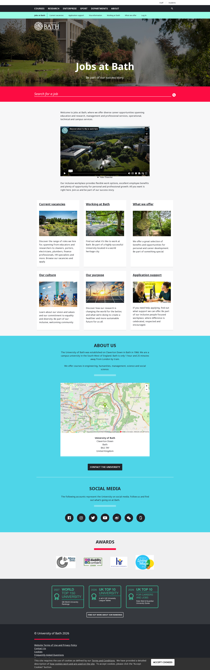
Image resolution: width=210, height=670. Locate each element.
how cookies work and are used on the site (72, 663)
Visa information (95, 15)
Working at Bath (113, 15)
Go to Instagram (81, 518)
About (115, 8)
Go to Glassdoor (140, 518)
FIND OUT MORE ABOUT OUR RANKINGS (105, 615)
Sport (84, 8)
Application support (76, 15)
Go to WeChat (129, 518)
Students (172, 3)
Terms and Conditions (103, 660)
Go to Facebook (69, 518)
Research (53, 8)
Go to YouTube (105, 518)
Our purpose (95, 275)
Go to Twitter (93, 518)
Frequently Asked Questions (49, 655)
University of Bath (46, 26)
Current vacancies (56, 15)
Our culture (47, 275)
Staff (161, 3)
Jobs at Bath (39, 15)
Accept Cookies (162, 662)
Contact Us (40, 648)
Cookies (38, 651)
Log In (143, 15)
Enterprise (70, 8)
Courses (39, 8)
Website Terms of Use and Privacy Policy (55, 645)
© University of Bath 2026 (51, 633)
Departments (99, 8)
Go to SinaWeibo (117, 518)
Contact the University (105, 467)
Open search (172, 8)
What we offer (130, 15)
